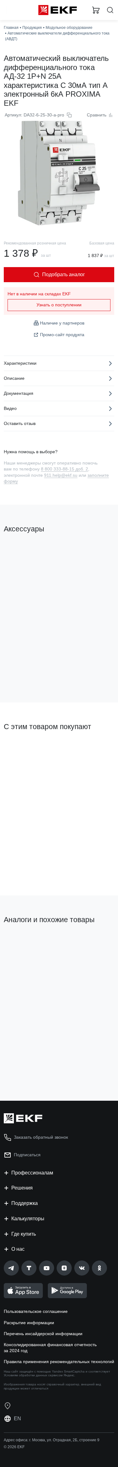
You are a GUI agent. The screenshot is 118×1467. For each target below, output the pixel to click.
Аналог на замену (25, 941)
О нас (18, 1249)
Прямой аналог (93, 944)
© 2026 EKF (14, 1447)
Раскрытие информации (29, 1322)
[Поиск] (110, 10)
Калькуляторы (27, 1218)
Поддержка (24, 1203)
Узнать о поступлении (59, 304)
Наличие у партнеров (62, 322)
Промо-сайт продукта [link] (62, 334)
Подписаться (27, 1154)
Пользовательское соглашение (36, 1311)
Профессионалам (32, 1172)
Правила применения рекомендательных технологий (59, 1361)
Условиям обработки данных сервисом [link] (33, 1375)
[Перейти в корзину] (96, 10)
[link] (11, 1268)
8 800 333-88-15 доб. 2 (64, 468)
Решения (22, 1187)
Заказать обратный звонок (41, 1137)
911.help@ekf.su (60, 475)
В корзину (28, 672)
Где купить (23, 1234)
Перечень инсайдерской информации (43, 1333)
